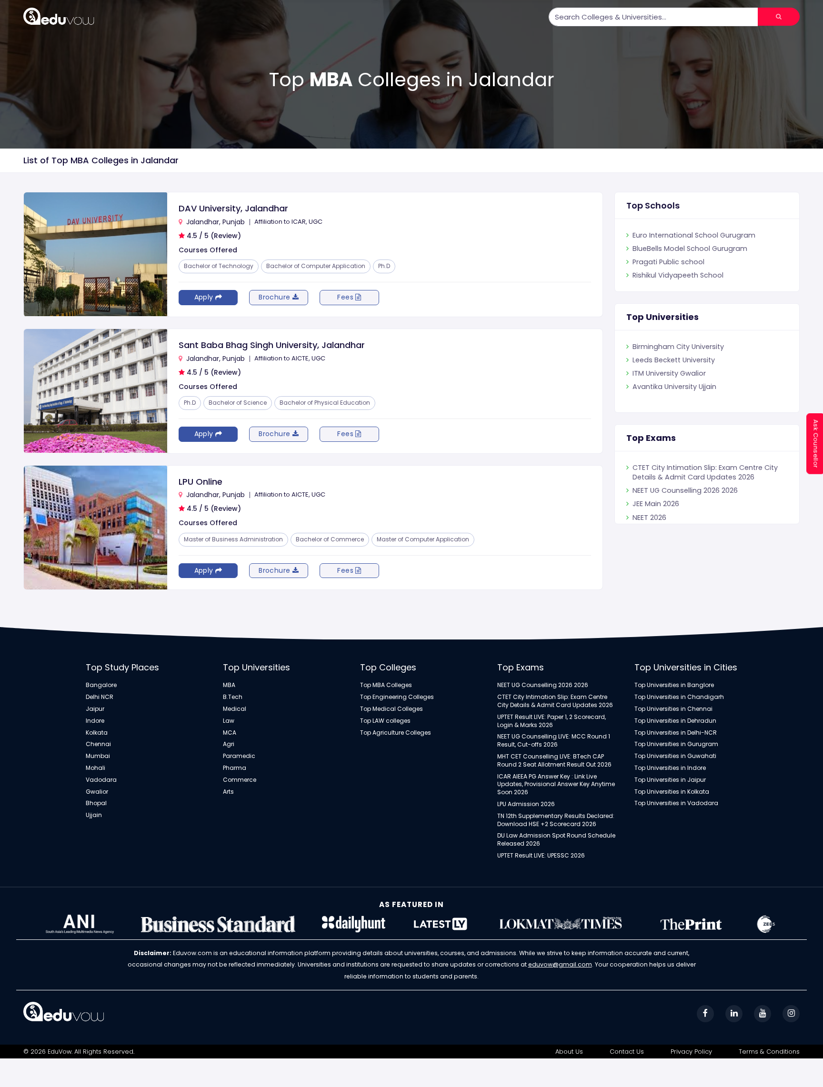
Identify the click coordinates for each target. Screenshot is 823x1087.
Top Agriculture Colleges (395, 733)
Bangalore (101, 685)
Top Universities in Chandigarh (679, 697)
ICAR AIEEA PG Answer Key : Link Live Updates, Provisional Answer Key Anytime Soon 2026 (556, 785)
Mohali (95, 768)
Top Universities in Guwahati (675, 756)
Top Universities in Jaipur (670, 780)
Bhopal (96, 803)
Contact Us (627, 1051)
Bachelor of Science (238, 403)
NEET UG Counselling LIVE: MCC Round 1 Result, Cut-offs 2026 (553, 740)
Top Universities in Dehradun (675, 721)
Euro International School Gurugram (693, 248)
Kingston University (664, 346)
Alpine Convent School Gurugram (689, 235)
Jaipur (95, 709)
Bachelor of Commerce (330, 539)
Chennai (98, 744)
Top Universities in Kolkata (671, 792)
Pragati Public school (668, 275)
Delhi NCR (99, 697)
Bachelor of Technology (218, 266)
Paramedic (239, 756)
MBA (229, 685)
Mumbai (98, 756)
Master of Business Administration (233, 539)
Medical (234, 709)
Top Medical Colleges (391, 709)
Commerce (239, 780)
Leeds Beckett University (673, 373)
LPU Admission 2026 (526, 804)
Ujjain (94, 815)
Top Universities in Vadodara (676, 803)
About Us (569, 1051)
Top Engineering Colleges (397, 697)
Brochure (275, 297)
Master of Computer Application (423, 539)
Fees (346, 297)
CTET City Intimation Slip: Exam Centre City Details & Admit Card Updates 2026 (705, 495)
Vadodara (101, 780)
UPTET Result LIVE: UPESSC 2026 (541, 855)
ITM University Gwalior (669, 386)
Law (228, 721)
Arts (228, 792)
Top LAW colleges (385, 721)
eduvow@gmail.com (560, 964)
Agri (228, 744)
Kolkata (97, 733)
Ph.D (384, 266)
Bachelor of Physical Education (325, 403)
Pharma (234, 768)
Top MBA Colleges (386, 685)
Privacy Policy (691, 1051)
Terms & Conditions (769, 1051)
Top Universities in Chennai (673, 709)
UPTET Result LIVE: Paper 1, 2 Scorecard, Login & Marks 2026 (697, 472)
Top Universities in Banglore (674, 685)
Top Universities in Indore (670, 768)
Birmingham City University (678, 360)
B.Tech (232, 697)
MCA (229, 733)
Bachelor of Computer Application (315, 266)
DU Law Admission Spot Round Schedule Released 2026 (556, 840)
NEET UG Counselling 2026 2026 (685, 514)
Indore (95, 721)
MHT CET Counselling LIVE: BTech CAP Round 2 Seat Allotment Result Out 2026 (554, 760)
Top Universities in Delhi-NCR (675, 733)
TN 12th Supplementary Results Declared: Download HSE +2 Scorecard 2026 (555, 820)
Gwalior (97, 792)
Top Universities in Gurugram (676, 744)
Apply (205, 297)
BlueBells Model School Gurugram (689, 262)
